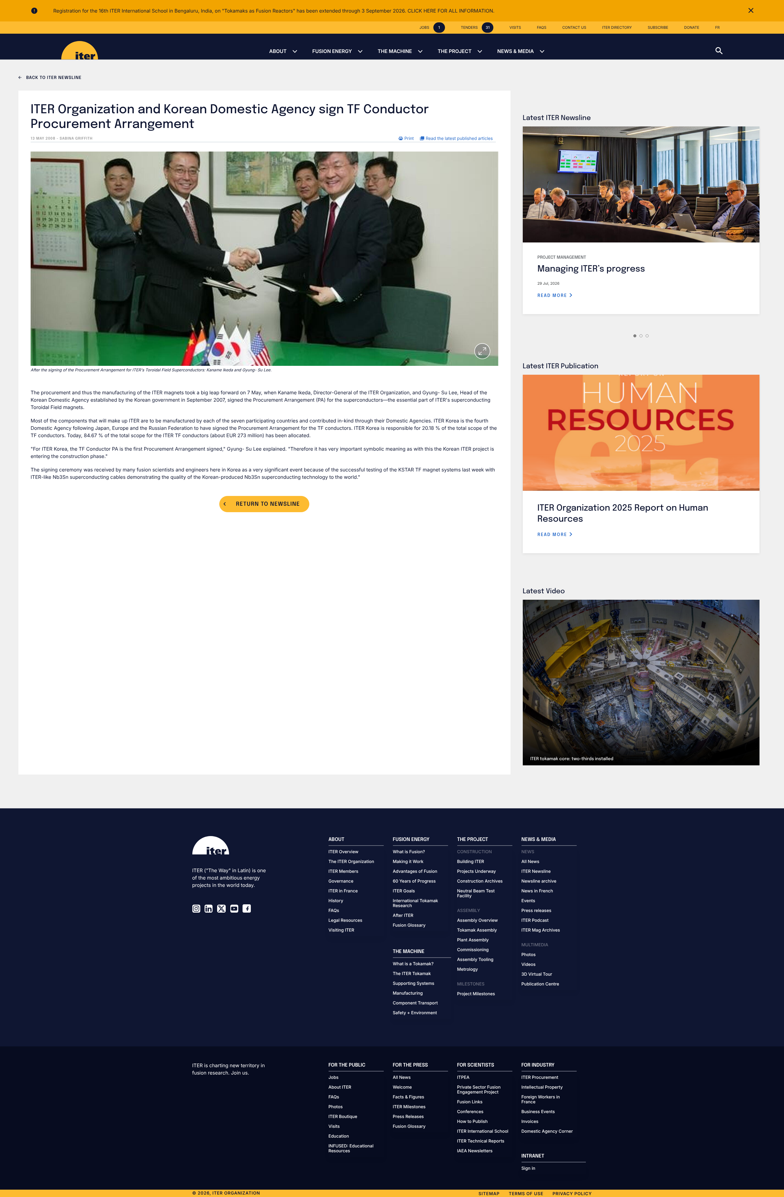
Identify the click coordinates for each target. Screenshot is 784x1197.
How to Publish (472, 1121)
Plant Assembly (473, 940)
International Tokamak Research (415, 903)
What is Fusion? (409, 852)
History (336, 901)
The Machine (395, 51)
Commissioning (473, 949)
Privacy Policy (572, 1193)
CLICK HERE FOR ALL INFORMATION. (451, 11)
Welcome (402, 1087)
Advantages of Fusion (415, 871)
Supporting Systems (413, 983)
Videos (529, 964)
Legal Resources (346, 920)
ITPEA (463, 1077)
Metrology (467, 969)
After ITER (403, 915)
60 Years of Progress (414, 881)
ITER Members (343, 871)
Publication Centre (540, 984)
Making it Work (408, 861)
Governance (341, 881)
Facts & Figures (408, 1097)
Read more (553, 296)
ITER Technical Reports (480, 1141)
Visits (334, 1126)
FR (717, 27)
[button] (749, 46)
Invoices (530, 1121)
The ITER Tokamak (412, 973)
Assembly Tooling (475, 959)
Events (528, 901)
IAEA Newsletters (475, 1151)
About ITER (340, 1087)
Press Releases (408, 1116)
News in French (537, 891)
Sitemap (489, 1193)
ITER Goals (404, 891)
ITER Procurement (540, 1077)
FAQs (334, 910)
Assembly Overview (477, 920)
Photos (529, 954)
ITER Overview (344, 852)
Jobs (334, 1077)
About (278, 51)
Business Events (538, 1111)
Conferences (470, 1111)
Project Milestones (476, 994)
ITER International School (483, 1131)
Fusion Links (470, 1102)
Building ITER (470, 861)
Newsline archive (539, 881)
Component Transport (415, 1003)
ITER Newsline (536, 871)
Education (339, 1136)
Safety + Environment (415, 1013)
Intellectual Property (542, 1087)
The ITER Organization (351, 861)
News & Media (515, 51)
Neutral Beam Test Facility (476, 894)
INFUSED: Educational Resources (351, 1149)
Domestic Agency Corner (547, 1131)
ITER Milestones (409, 1107)
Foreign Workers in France (541, 1100)
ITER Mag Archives (541, 930)
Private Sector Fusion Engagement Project (479, 1090)
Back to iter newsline (53, 78)
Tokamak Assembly (477, 930)
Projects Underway (476, 871)
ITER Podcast (535, 920)
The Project (455, 51)
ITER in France (343, 891)
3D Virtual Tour (537, 974)
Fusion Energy (332, 51)
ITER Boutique (343, 1116)
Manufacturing (408, 993)
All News (530, 861)
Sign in (528, 1168)
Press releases (537, 910)
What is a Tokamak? (413, 964)
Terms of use (526, 1193)
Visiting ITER (341, 930)
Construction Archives (480, 881)
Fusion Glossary (409, 925)
